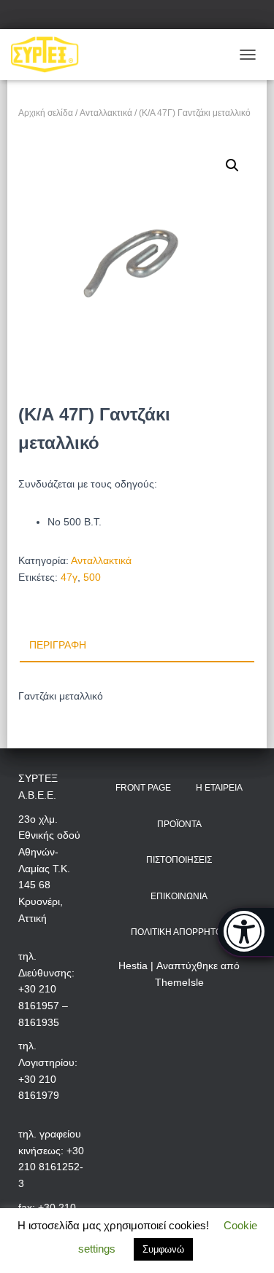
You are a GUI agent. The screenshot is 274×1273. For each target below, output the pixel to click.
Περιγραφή (57, 645)
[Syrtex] (50, 54)
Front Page (143, 788)
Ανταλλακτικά (106, 113)
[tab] (137, 645)
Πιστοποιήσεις (179, 860)
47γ (69, 577)
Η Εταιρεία (219, 788)
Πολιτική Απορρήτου (179, 932)
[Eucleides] (246, 932)
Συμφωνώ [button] (163, 1249)
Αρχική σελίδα (45, 113)
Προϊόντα (179, 824)
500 (92, 577)
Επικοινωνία (179, 896)
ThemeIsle (179, 982)
